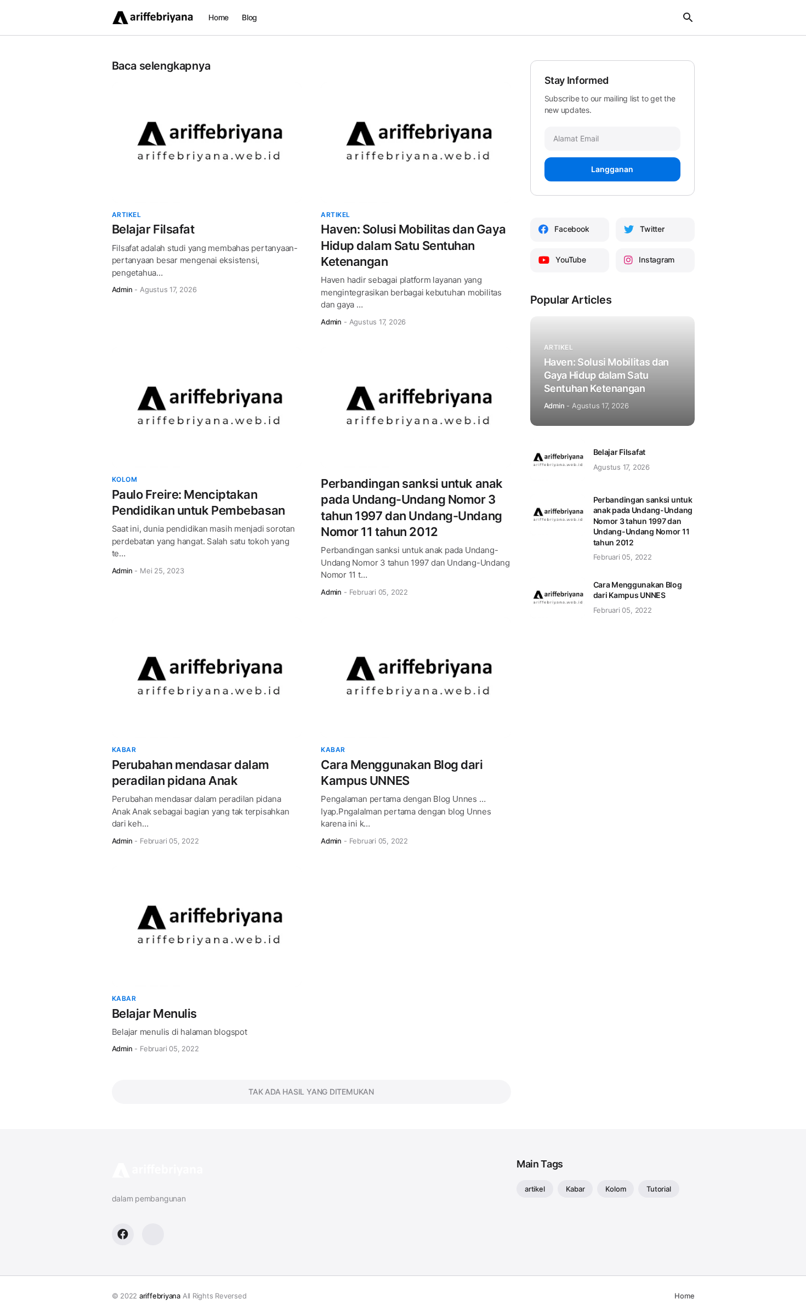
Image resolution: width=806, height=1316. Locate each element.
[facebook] (123, 1234)
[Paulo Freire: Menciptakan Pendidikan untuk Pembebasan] (207, 407)
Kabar (575, 1188)
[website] (153, 1234)
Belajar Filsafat (153, 229)
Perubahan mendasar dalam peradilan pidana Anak (190, 772)
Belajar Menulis (154, 1013)
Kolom (615, 1188)
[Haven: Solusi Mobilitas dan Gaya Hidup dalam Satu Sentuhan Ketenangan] (416, 142)
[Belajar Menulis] (207, 926)
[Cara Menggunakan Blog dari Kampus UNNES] (416, 677)
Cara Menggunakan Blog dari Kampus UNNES (402, 772)
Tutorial (658, 1188)
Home (218, 17)
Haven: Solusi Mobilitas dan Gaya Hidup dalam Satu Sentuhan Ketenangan (413, 245)
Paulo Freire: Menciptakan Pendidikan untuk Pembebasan (198, 502)
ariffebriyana (159, 1295)
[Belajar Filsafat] (207, 142)
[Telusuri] (685, 17)
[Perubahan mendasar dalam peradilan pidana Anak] (207, 677)
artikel (534, 1188)
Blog (249, 17)
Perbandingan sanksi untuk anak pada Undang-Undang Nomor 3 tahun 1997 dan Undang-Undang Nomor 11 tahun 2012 (412, 507)
